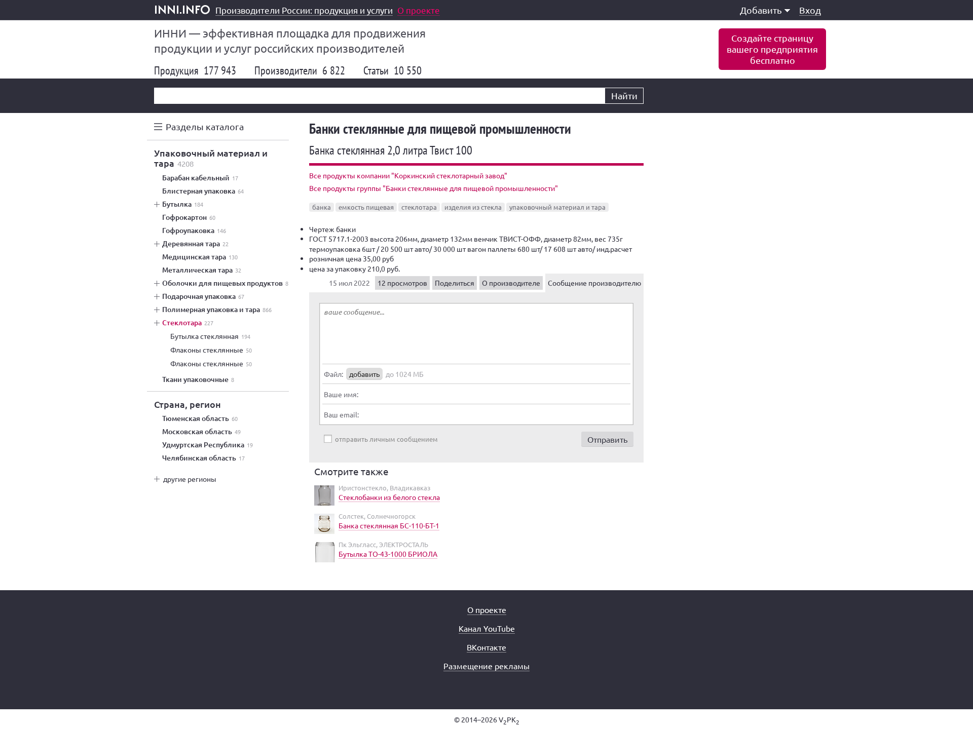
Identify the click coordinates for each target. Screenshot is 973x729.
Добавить (761, 10)
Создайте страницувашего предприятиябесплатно (772, 48)
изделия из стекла (473, 207)
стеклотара (419, 207)
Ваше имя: (341, 394)
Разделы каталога (205, 126)
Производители (299, 70)
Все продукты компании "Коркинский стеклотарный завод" (408, 175)
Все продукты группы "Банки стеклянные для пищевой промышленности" (433, 188)
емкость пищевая (366, 207)
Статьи (392, 70)
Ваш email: (341, 414)
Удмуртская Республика (207, 445)
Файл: (333, 373)
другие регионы (189, 479)
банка (321, 207)
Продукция (195, 70)
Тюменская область (200, 418)
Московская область (201, 432)
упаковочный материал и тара (557, 207)
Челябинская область (203, 458)
